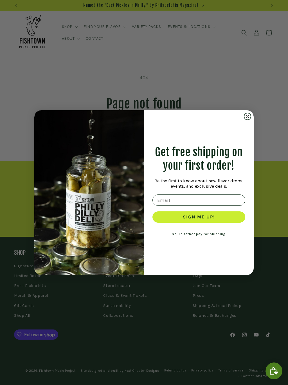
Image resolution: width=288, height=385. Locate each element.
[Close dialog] (247, 116)
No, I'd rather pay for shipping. (199, 234)
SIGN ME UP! (199, 217)
